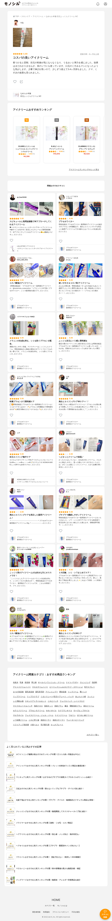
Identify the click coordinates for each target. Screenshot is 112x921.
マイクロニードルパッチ (23, 706)
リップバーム (73, 692)
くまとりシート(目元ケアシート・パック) (57, 697)
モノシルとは (62, 906)
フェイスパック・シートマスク (72, 701)
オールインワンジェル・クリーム (51, 682)
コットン (90, 697)
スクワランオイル (65, 711)
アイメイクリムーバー (22, 687)
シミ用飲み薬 (18, 701)
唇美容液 (62, 692)
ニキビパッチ (53, 701)
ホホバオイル (51, 711)
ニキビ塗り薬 (34, 720)
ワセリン (72, 715)
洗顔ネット (48, 706)
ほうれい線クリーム (85, 715)
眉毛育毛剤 (39, 692)
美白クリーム (88, 706)
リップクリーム (19, 697)
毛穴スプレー (89, 687)
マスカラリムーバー (40, 687)
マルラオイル (18, 715)
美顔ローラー (46, 720)
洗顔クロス (38, 706)
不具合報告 (76, 912)
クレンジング (85, 682)
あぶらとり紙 (80, 697)
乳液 (21, 682)
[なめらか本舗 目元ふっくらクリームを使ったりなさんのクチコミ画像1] (22, 37)
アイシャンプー (51, 692)
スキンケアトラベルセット (35, 701)
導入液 (34, 682)
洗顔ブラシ (58, 706)
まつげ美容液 (18, 692)
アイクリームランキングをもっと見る (84, 170)
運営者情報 (36, 912)
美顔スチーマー (59, 720)
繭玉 (66, 706)
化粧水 (15, 682)
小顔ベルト (34, 725)
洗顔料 (94, 682)
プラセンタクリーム (37, 711)
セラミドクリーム (20, 711)
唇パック (83, 692)
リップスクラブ (33, 697)
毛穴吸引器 (45, 725)
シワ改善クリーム (20, 720)
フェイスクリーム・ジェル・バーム (39, 715)
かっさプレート (57, 725)
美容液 (27, 682)
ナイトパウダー (72, 682)
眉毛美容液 (29, 692)
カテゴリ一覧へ (93, 735)
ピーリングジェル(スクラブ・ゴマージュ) (66, 687)
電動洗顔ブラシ (76, 706)
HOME (56, 900)
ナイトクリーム (61, 715)
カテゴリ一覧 (50, 906)
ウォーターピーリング (75, 720)
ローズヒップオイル (81, 711)
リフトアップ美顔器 (21, 725)
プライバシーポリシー (60, 912)
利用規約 (46, 912)
